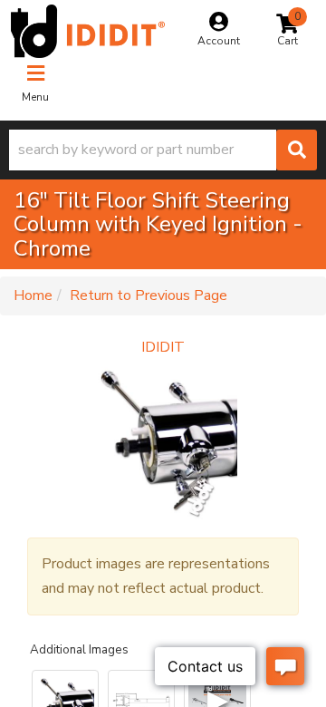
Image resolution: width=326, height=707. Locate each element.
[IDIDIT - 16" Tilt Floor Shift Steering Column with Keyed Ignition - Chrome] (163, 440)
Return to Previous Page (148, 295)
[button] (163, 150)
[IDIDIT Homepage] (88, 31)
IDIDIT (163, 347)
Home (33, 295)
